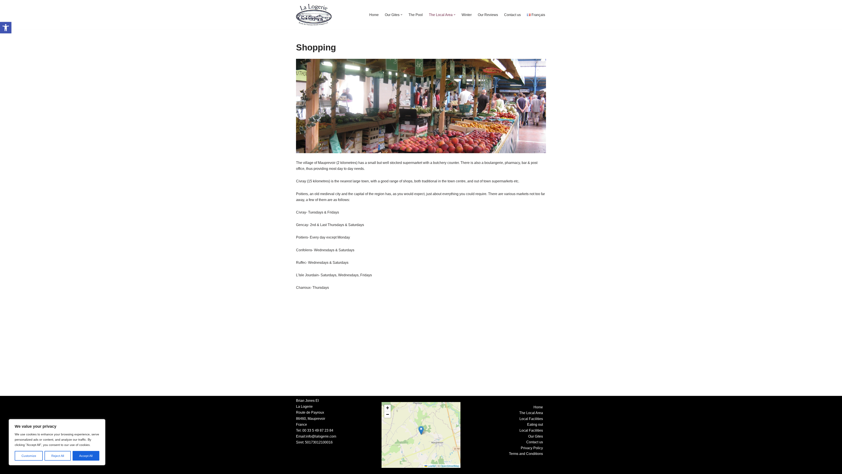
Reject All (57, 456)
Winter (467, 15)
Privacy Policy (532, 448)
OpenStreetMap (450, 466)
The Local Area (531, 413)
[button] (5, 27)
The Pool (416, 15)
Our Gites (535, 436)
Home (374, 15)
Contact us (512, 15)
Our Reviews (488, 15)
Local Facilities (531, 419)
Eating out (535, 424)
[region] (57, 442)
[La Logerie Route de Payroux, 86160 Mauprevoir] (314, 14)
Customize (28, 456)
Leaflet (431, 466)
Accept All (86, 456)
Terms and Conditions (526, 454)
